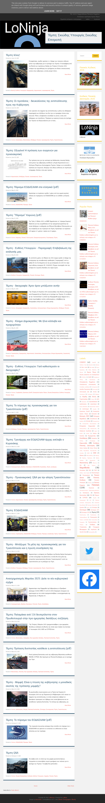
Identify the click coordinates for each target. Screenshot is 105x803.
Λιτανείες (82, 453)
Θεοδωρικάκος (83, 428)
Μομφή (25, 709)
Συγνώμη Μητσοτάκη (92, 505)
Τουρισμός (82, 522)
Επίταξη (88, 421)
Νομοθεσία (85, 467)
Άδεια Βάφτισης (92, 369)
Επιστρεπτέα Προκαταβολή (89, 423)
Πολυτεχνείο (29, 237)
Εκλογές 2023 (84, 416)
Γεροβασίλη (19, 392)
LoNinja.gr (51, 797)
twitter (88, 19)
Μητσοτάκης (26, 140)
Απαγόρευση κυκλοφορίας (88, 384)
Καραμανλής (30, 90)
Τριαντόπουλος (58, 140)
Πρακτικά (91, 488)
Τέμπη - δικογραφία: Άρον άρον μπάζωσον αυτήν (33, 285)
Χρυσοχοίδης (92, 532)
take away (92, 367)
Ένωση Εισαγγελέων (53, 392)
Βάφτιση (97, 394)
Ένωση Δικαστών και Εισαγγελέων (89, 374)
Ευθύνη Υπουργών (20, 90)
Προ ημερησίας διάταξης (36, 638)
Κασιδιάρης (83, 438)
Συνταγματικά (50, 709)
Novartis (91, 365)
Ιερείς (95, 431)
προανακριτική (46, 90)
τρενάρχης (54, 467)
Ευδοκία (30, 776)
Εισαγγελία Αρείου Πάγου (40, 392)
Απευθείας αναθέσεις (84, 387)
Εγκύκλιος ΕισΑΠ (27, 392)
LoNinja (65, 797)
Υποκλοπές (83, 527)
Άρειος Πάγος (91, 372)
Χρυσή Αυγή (83, 532)
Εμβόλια (82, 421)
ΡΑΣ (91, 495)
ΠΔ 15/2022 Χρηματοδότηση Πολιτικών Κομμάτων (85, 14)
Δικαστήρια (93, 404)
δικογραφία (19, 308)
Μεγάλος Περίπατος (87, 458)
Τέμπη (52, 90)
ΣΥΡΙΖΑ (85, 497)
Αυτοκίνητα (82, 394)
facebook (97, 19)
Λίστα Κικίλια (83, 448)
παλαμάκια (26, 638)
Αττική (94, 392)
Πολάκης (90, 482)
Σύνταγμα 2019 (85, 512)
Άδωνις (81, 372)
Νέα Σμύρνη (91, 465)
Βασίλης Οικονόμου (26, 467)
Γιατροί (92, 399)
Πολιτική (35, 604)
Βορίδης (84, 396)
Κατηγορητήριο (42, 308)
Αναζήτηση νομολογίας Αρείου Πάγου (88, 16)
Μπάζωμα (33, 140)
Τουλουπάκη (94, 519)
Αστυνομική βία (84, 392)
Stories (13, 140)
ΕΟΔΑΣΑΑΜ (19, 204)
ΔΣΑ (98, 399)
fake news (84, 367)
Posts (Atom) (15, 790)
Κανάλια (82, 436)
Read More (68, 74)
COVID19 (83, 362)
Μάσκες (82, 455)
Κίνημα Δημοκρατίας (52, 308)
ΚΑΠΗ (81, 433)
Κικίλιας (81, 440)
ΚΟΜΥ (87, 433)
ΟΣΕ (89, 470)
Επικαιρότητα (96, 421)
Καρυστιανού (38, 90)
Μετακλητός (92, 460)
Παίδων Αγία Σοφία (84, 473)
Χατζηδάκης (45, 604)
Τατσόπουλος (83, 515)
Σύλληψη (94, 507)
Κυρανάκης (43, 467)
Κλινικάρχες (92, 440)
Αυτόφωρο (90, 394)
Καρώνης (18, 237)
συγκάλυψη (50, 534)
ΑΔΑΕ (89, 377)
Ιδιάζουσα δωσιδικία (85, 431)
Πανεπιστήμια (95, 473)
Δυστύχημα (85, 409)
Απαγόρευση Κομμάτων (87, 382)
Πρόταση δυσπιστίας (49, 638)
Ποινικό (39, 140)
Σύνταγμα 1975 (95, 510)
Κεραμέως (94, 438)
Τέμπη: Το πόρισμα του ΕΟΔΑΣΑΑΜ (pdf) (29, 720)
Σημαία (94, 497)
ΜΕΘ (88, 453)
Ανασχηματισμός (16, 467)
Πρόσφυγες (86, 493)
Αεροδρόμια (92, 379)
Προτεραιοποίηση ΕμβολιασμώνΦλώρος (89, 490)
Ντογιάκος (82, 470)
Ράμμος (97, 495)
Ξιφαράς (46, 776)
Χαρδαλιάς (94, 529)
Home (35, 786)
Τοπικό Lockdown (84, 519)
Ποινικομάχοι (86, 475)
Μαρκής (97, 455)
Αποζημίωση (94, 387)
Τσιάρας (81, 524)
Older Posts (70, 786)
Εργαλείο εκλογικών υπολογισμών (71, 19)
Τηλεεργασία (93, 517)
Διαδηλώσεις (19, 709)
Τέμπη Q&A (12, 752)
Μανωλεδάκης (89, 455)
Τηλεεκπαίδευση (83, 517)
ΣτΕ (90, 500)
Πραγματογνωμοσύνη (40, 237)
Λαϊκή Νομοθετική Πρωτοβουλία (88, 450)
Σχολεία (82, 507)
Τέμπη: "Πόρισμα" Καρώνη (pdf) (23, 215)
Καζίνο (95, 433)
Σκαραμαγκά (83, 500)
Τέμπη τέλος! (13, 55)
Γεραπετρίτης (15, 353)
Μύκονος (95, 463)
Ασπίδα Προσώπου (85, 389)
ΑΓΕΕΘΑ (84, 377)
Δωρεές (94, 409)
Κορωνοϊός (83, 443)
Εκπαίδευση (93, 418)
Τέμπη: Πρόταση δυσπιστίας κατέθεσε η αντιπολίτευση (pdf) (38, 648)
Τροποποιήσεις (92, 522)
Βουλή (13, 90)
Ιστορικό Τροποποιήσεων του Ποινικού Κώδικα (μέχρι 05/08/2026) (89, 216)
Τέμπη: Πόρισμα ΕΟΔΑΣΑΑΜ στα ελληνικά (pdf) (32, 187)
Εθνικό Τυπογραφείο (64, 799)
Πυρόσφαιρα (49, 237)
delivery (97, 365)
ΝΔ (80, 465)
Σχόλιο (88, 507)
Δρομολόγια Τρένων (94, 406)
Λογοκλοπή (66, 353)
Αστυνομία (95, 389)
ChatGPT (94, 362)
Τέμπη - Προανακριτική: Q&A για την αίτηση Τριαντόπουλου (38, 477)
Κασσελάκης (19, 140)
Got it (59, 11)
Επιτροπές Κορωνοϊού (87, 426)
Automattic (38, 799)
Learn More (49, 11)
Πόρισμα (25, 204)
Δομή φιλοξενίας (83, 406)
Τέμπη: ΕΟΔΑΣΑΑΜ (17, 510)
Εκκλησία (94, 414)
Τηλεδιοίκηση (93, 515)
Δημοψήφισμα (93, 401)
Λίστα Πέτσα (93, 448)
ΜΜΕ (94, 453)
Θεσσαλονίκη (93, 428)
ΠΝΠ (95, 470)
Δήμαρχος (84, 401)
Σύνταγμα (37, 275)
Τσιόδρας (92, 524)
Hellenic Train (83, 365)
